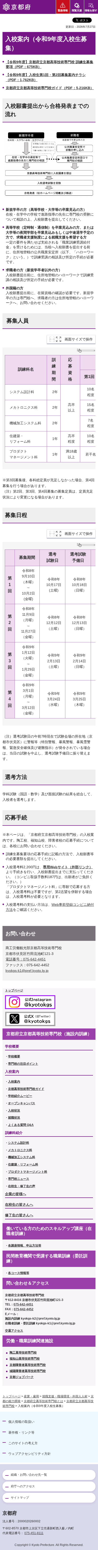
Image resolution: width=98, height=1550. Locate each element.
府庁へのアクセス (23, 1486)
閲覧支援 (77, 10)
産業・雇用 (31, 1396)
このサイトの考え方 (23, 1443)
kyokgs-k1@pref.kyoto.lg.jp (27, 971)
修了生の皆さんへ (19, 1215)
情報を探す (91, 10)
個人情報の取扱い (21, 1422)
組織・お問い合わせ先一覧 (29, 1474)
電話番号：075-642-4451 (26, 959)
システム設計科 (18, 1143)
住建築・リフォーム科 (23, 1164)
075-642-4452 (23, 1309)
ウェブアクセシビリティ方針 (29, 1454)
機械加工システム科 (21, 1157)
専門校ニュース (18, 1179)
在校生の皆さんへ (19, 1204)
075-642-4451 (23, 1304)
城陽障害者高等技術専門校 (28, 1371)
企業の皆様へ (15, 1194)
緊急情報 (63, 10)
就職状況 (14, 1117)
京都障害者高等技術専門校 (28, 1365)
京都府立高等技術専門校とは (43, 1401)
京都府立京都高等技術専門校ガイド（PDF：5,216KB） (50, 88)
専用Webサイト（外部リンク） (68, 867)
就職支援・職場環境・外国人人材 (64, 1396)
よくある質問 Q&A (21, 1125)
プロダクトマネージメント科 (27, 1172)
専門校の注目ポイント (23, 1063)
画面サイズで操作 (79, 339)
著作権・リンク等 (21, 1432)
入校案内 (14, 1081)
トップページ (12, 1396)
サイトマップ (20, 1497)
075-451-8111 (33, 1533)
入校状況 (14, 1110)
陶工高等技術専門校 (23, 1352)
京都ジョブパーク (22, 1377)
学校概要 (14, 1056)
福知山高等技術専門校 (25, 1358)
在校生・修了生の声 (21, 1186)
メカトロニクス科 (20, 1150)
